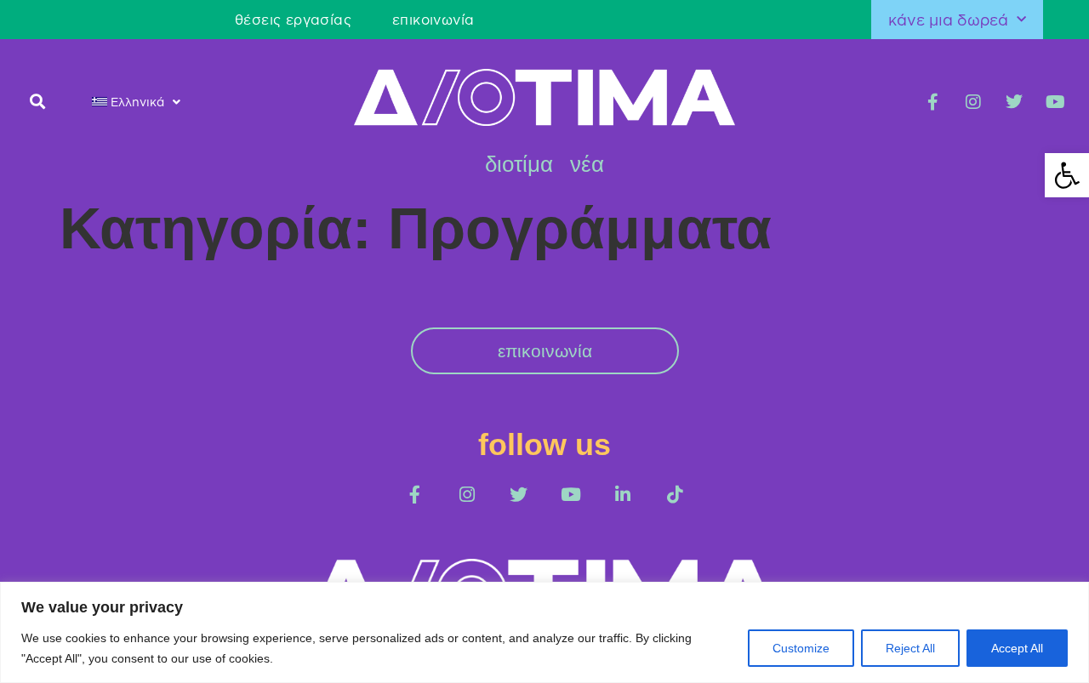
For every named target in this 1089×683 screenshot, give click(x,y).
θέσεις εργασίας (293, 19)
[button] (38, 101)
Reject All (910, 648)
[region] (544, 632)
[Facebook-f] (932, 102)
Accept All (1017, 648)
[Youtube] (1055, 102)
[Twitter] (1014, 102)
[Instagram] (973, 102)
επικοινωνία (433, 19)
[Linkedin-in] (622, 495)
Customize (801, 648)
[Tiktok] (674, 495)
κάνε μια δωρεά (948, 19)
